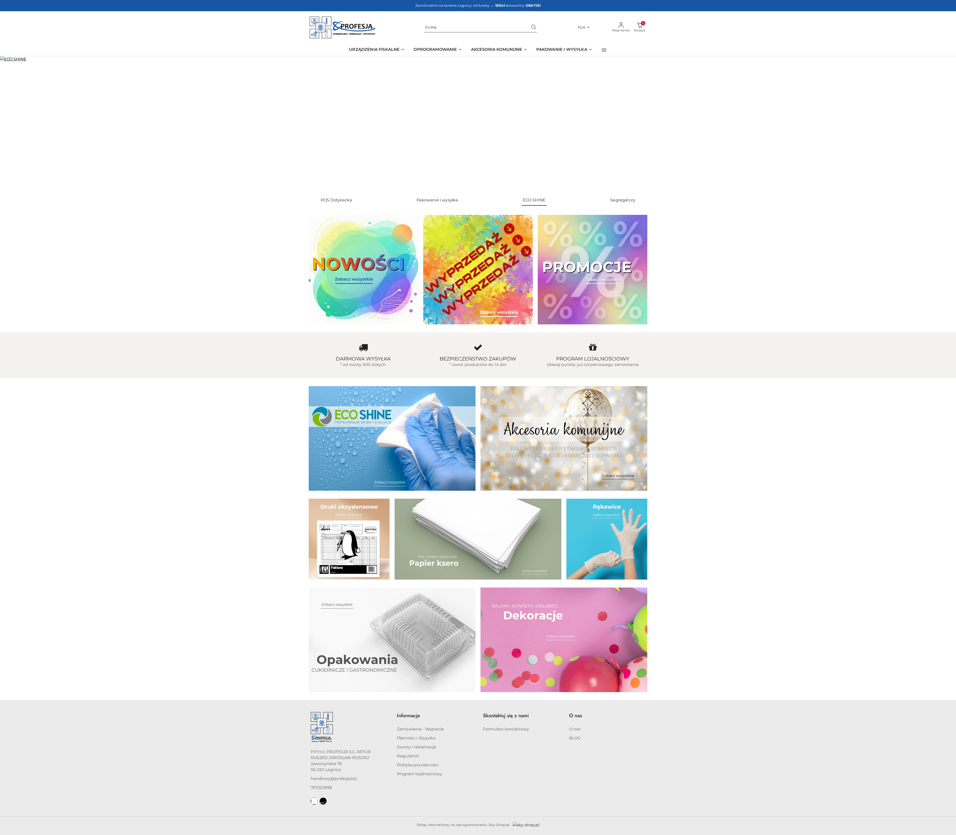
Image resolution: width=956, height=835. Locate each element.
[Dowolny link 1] (314, 801)
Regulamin (408, 756)
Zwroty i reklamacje (416, 747)
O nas (575, 729)
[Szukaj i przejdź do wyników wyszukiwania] (533, 27)
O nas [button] (575, 715)
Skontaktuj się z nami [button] (506, 715)
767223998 (321, 787)
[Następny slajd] (945, 125)
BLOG (575, 738)
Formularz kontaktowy (506, 729)
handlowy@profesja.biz (334, 778)
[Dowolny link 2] (323, 801)
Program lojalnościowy (419, 774)
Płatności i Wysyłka (416, 738)
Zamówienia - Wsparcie (420, 729)
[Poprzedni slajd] (11, 125)
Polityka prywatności (418, 765)
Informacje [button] (408, 715)
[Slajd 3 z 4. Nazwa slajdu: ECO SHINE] (478, 124)
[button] (604, 50)
